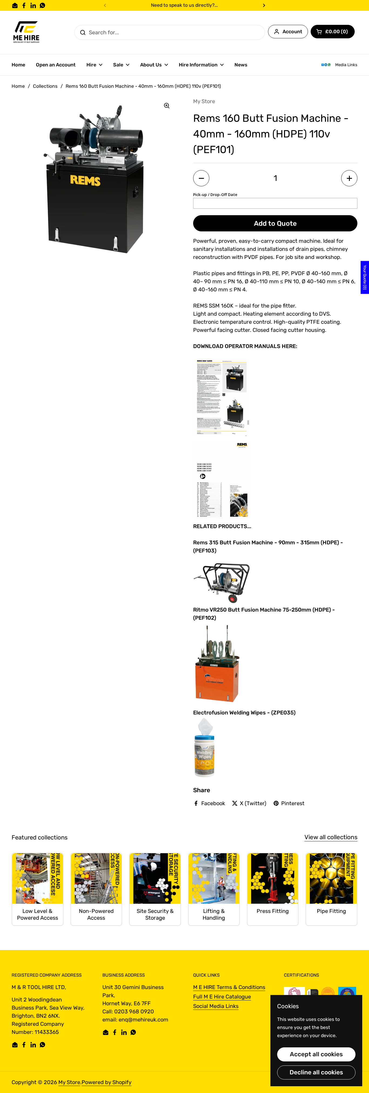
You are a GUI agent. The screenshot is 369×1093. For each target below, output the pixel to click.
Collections (45, 86)
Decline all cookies (316, 1072)
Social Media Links (216, 1006)
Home (18, 86)
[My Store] (27, 32)
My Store (69, 1082)
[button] (333, 31)
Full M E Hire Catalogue (222, 996)
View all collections (330, 837)
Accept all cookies (316, 1054)
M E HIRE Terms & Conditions (229, 987)
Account (292, 32)
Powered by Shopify (107, 1082)
